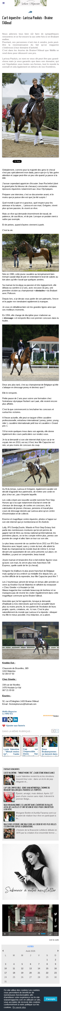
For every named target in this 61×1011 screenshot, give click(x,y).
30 (55, 977)
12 (22, 968)
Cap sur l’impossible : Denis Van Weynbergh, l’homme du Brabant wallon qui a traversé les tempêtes (30, 751)
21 (39, 973)
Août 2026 (30, 951)
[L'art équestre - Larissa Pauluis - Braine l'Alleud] (30, 74)
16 (55, 968)
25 (14, 977)
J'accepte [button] (50, 999)
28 (39, 977)
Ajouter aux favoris (15, 725)
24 (5, 977)
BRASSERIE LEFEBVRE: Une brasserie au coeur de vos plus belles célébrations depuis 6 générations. (30, 825)
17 (5, 973)
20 (30, 973)
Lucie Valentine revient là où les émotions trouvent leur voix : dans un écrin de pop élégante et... (35, 779)
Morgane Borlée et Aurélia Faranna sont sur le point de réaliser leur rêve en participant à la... (36, 815)
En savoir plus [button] (19, 1007)
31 (5, 981)
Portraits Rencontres (12, 769)
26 (22, 977)
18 (14, 973)
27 (30, 977)
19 (22, 973)
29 (47, 977)
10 (5, 968)
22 (47, 973)
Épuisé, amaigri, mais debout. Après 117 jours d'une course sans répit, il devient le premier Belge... (35, 796)
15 (47, 968)
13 (30, 968)
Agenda (30, 946)
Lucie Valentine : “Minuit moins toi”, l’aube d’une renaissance (11, 751)
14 (39, 968)
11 (14, 968)
